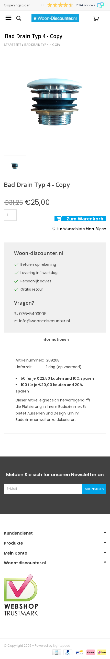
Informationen (55, 339)
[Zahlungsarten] (56, 652)
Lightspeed (61, 645)
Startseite (12, 44)
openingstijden (18, 5)
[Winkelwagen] (96, 18)
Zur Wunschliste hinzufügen (81, 228)
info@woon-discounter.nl (44, 321)
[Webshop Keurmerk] (55, 595)
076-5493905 (32, 314)
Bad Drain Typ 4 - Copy (42, 44)
